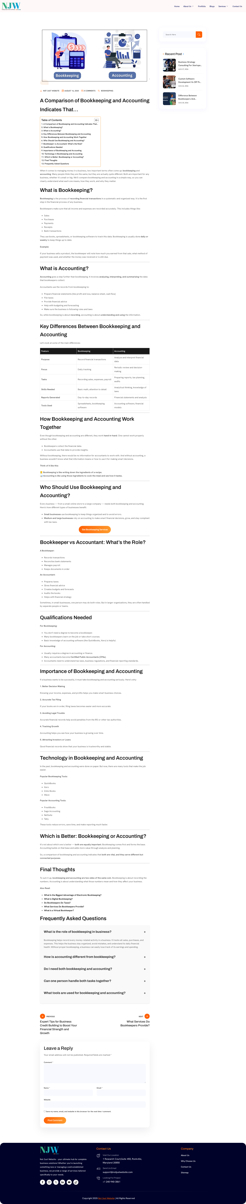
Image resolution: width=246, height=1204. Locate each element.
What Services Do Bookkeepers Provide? (64, 906)
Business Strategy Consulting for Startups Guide (189, 64)
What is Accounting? (52, 130)
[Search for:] (182, 34)
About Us (185, 1155)
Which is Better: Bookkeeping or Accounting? (64, 157)
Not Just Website (51, 91)
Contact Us (237, 6)
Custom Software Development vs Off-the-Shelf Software (190, 80)
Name (47, 1088)
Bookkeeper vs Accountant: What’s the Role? (62, 144)
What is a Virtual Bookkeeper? (59, 910)
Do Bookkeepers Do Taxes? (57, 902)
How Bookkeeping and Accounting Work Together (65, 137)
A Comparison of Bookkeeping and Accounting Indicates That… (70, 124)
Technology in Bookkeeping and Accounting (63, 154)
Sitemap (184, 1172)
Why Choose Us (188, 1161)
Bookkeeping (107, 91)
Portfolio (202, 6)
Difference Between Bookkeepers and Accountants (187, 97)
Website (47, 1100)
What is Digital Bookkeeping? (58, 898)
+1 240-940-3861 (111, 1181)
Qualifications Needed (53, 147)
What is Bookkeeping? (53, 127)
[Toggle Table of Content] (95, 120)
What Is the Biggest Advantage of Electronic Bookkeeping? (72, 895)
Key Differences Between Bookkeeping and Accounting (67, 134)
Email (99, 1088)
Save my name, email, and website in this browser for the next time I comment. (78, 1111)
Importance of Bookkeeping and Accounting (62, 150)
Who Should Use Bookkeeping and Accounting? (64, 140)
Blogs (212, 6)
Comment (48, 1062)
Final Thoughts (51, 160)
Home (177, 6)
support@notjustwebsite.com (118, 1172)
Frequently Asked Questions (57, 163)
